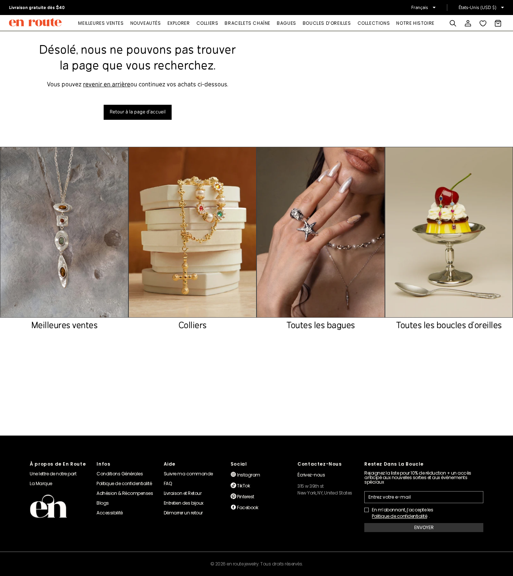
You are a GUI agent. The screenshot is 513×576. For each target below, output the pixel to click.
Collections (374, 23)
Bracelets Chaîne (247, 23)
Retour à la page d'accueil (138, 112)
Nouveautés (145, 23)
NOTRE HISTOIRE (415, 23)
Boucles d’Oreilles (327, 23)
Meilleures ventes (101, 23)
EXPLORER (178, 23)
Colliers (207, 23)
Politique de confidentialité (399, 516)
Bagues (286, 23)
